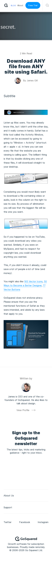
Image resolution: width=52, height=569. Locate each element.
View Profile (22, 410)
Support (8, 507)
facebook (24, 522)
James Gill (32, 80)
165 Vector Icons (33, 281)
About (20, 5)
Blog (13, 5)
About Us (9, 495)
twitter (7, 522)
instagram (43, 522)
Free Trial (32, 5)
